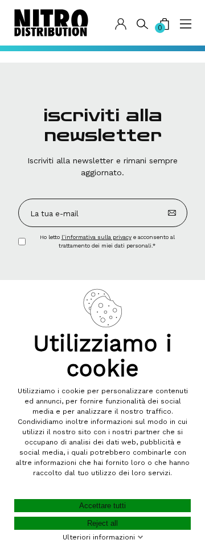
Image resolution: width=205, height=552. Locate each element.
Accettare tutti (102, 505)
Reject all (102, 523)
